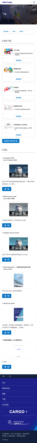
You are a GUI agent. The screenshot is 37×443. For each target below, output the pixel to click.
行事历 (21, 31)
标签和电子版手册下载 (11, 141)
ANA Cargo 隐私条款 (16, 433)
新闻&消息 (6, 388)
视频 (3, 394)
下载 (8, 189)
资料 (14, 31)
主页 (3, 376)
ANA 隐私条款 (5, 433)
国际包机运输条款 (21, 436)
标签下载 (6, 31)
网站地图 (4, 436)
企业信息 (5, 405)
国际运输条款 (11, 436)
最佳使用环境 (26, 433)
